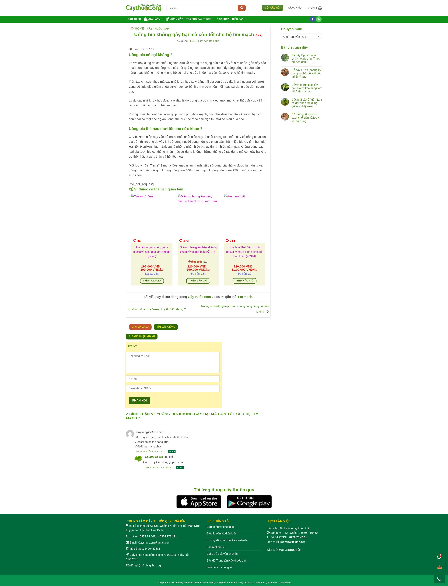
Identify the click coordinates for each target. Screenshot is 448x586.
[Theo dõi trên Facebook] (312, 19)
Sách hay (223, 19)
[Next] (265, 242)
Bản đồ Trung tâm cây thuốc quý (226, 560)
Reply (172, 452)
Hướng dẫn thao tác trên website (226, 540)
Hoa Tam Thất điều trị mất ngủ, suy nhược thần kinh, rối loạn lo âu (244, 252)
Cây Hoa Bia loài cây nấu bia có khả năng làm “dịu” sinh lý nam (307, 88)
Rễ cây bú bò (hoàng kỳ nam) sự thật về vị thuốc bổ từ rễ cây (306, 73)
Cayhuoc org (211, 41)
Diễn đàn (237, 19)
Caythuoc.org (154, 456)
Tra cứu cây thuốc (198, 19)
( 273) (211, 251)
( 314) (251, 256)
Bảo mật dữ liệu (216, 547)
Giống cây (176, 19)
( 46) (152, 256)
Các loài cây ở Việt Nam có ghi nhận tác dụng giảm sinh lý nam (307, 103)
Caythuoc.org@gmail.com (154, 542)
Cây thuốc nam (158, 28)
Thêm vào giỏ (152, 281)
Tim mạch (244, 297)
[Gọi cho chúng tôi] (319, 19)
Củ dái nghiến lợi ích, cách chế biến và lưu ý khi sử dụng (306, 117)
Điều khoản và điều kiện (221, 533)
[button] (295, 7)
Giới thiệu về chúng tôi (220, 526)
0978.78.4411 (148, 536)
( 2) (258, 35)
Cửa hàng (154, 19)
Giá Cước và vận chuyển (222, 553)
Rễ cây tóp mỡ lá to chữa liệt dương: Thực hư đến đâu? (306, 58)
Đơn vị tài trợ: (286, 541)
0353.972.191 (168, 536)
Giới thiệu (134, 19)
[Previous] (130, 242)
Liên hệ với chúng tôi (219, 567)
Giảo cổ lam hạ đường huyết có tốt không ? (159, 309)
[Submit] (242, 8)
